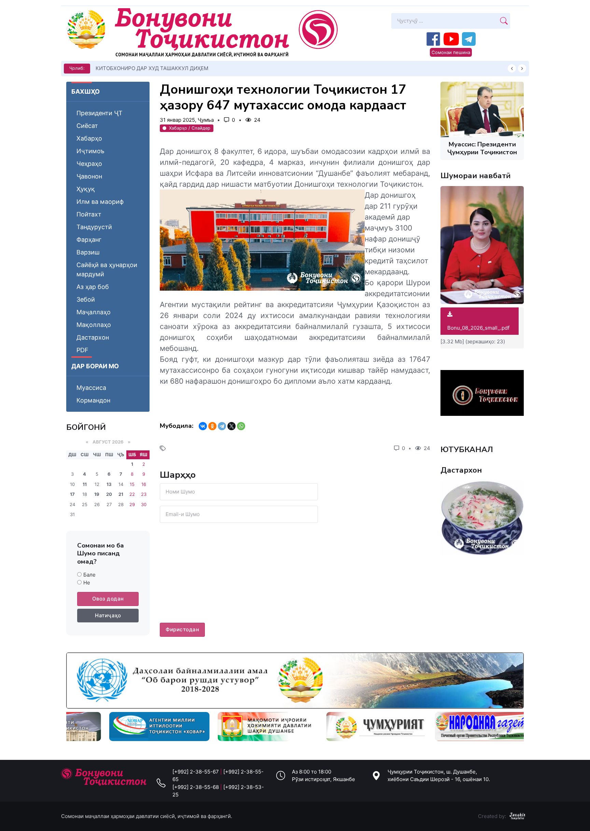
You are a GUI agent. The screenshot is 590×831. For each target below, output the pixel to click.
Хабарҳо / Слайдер (189, 128)
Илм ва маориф (100, 201)
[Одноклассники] (212, 426)
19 (96, 494)
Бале (89, 574)
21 (120, 494)
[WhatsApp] (241, 426)
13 (109, 484)
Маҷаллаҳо (93, 312)
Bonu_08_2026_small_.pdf (478, 328)
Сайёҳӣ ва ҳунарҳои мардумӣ (106, 269)
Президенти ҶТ (99, 113)
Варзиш (88, 252)
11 (85, 484)
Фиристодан (182, 629)
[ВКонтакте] (203, 426)
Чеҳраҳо (89, 163)
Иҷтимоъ (90, 151)
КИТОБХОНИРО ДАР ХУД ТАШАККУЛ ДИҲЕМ (152, 68)
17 (72, 494)
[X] (231, 426)
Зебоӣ (85, 299)
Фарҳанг (88, 239)
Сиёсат (87, 125)
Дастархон (92, 337)
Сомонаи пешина (451, 52)
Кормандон (93, 400)
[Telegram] (222, 426)
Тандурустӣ (94, 226)
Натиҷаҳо (108, 615)
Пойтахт (88, 214)
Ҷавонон (89, 176)
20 (109, 494)
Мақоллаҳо (93, 324)
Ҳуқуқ (85, 189)
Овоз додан (108, 598)
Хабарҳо (89, 138)
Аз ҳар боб (92, 286)
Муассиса (91, 387)
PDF (82, 350)
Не (86, 582)
